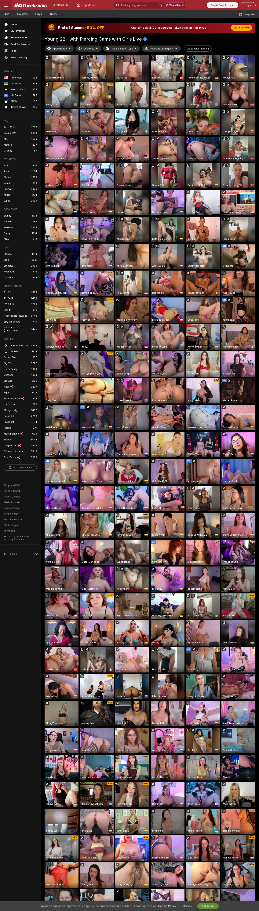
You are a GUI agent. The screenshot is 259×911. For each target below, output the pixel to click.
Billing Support (12, 491)
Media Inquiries (12, 502)
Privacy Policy (11, 508)
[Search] (160, 5)
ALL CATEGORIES (22, 467)
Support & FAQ (12, 485)
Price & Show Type (122, 48)
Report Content (12, 496)
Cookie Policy (167, 906)
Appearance (60, 48)
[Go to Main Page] (31, 5)
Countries (88, 48)
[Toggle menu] (6, 5)
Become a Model (13, 519)
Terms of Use (11, 513)
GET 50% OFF (242, 27)
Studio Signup (11, 525)
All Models (9, 531)
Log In (248, 5)
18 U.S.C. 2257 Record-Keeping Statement (16, 538)
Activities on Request (161, 48)
